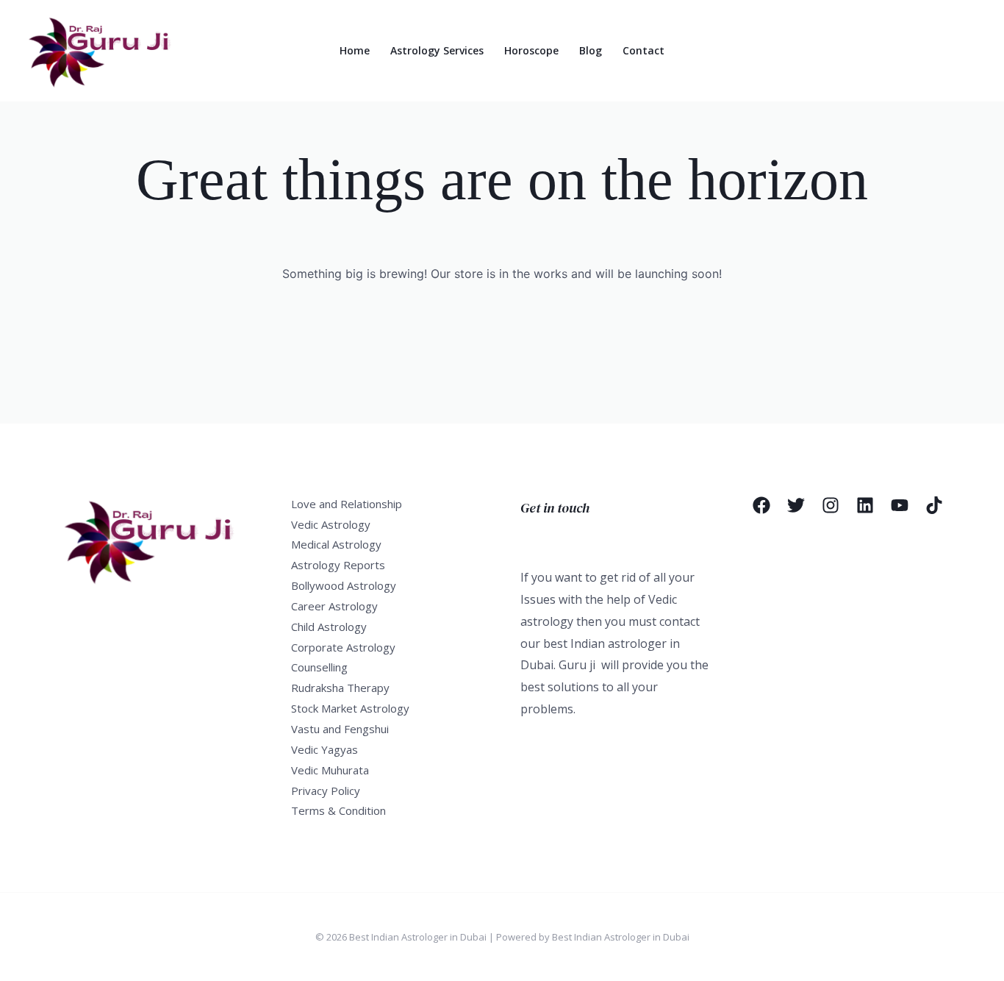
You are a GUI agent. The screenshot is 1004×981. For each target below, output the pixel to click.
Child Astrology (329, 626)
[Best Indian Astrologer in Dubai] (107, 49)
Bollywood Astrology (343, 585)
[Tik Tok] (934, 505)
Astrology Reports (338, 564)
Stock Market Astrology (350, 708)
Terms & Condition (338, 810)
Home (355, 50)
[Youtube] (899, 505)
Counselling (319, 667)
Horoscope (531, 50)
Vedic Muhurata (330, 770)
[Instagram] (830, 505)
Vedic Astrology (330, 524)
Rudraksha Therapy (340, 687)
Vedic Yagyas (324, 749)
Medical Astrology (336, 544)
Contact (643, 50)
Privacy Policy (325, 790)
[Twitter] (796, 505)
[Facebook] (761, 505)
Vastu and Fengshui (340, 728)
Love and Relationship (346, 503)
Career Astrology (334, 606)
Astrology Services (437, 50)
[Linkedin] (865, 505)
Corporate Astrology (343, 647)
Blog (590, 50)
